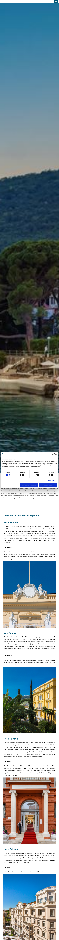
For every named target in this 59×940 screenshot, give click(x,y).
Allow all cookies (48, 485)
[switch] (22, 475)
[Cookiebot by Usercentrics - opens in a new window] (51, 454)
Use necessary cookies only (29, 485)
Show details (51, 480)
